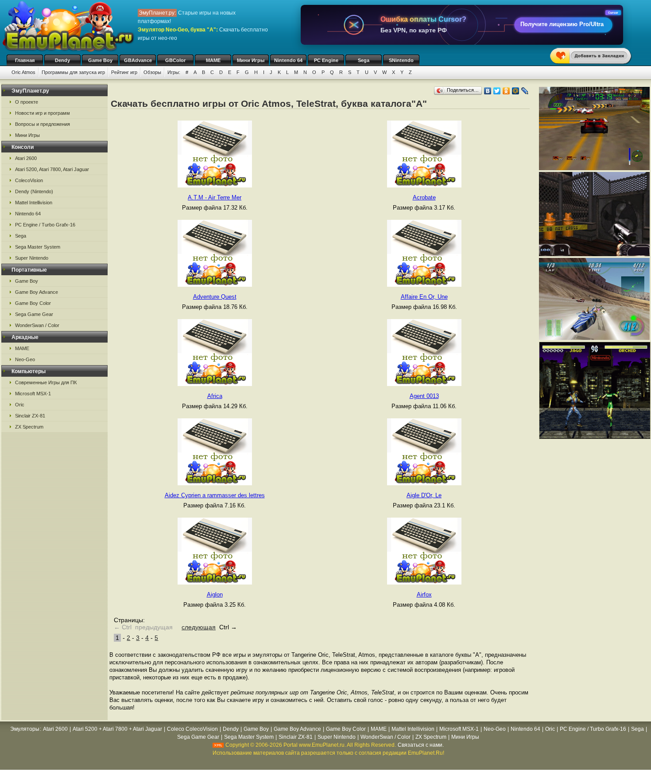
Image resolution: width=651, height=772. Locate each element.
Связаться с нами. (421, 745)
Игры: (173, 72)
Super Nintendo (31, 258)
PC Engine (326, 60)
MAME (213, 60)
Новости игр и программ (42, 113)
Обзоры (152, 72)
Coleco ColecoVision (192, 729)
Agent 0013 (424, 396)
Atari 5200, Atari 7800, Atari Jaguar (52, 169)
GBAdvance (138, 60)
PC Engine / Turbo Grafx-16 (45, 224)
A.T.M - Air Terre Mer (214, 197)
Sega (363, 60)
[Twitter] (497, 91)
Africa (214, 396)
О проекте (26, 102)
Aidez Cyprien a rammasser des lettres (215, 495)
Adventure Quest (214, 296)
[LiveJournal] (525, 91)
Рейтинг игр (124, 72)
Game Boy (100, 60)
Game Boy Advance (36, 292)
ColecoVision (29, 180)
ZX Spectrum (29, 426)
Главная (25, 60)
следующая (199, 627)
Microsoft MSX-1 (33, 393)
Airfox (424, 594)
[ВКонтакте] (487, 91)
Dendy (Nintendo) (34, 191)
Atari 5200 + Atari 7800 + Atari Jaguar (117, 729)
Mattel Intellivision (33, 202)
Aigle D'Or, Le (424, 495)
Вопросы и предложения (42, 124)
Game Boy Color (33, 303)
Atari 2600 (26, 158)
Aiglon (215, 594)
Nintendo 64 (288, 60)
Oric (19, 404)
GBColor (175, 60)
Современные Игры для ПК (46, 382)
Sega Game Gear (34, 314)
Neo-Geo (25, 359)
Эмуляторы (24, 729)
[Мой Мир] (515, 91)
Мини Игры (250, 60)
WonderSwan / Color (37, 325)
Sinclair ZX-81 (30, 415)
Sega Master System (37, 247)
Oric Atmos (23, 72)
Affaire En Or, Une (424, 296)
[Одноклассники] (506, 91)
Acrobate (424, 197)
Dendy (62, 60)
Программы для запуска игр (73, 72)
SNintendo (401, 60)
